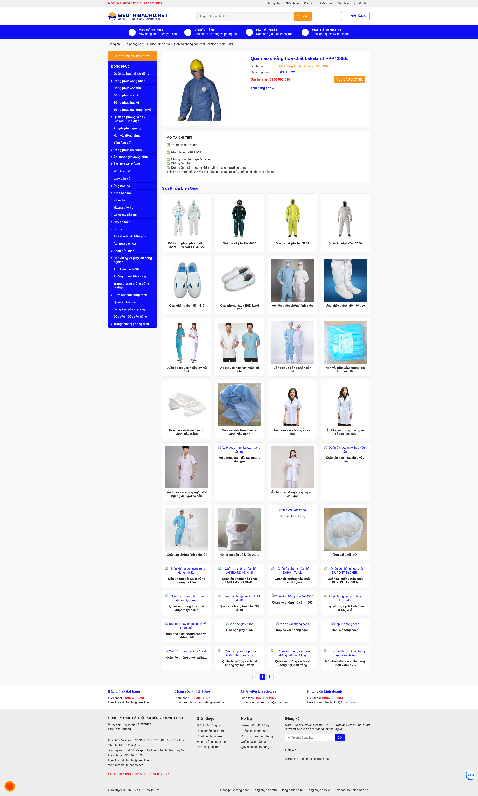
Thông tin (325, 3)
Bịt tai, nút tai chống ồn (130, 236)
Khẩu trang (121, 200)
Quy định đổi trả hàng (255, 747)
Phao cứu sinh (124, 250)
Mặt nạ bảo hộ (124, 207)
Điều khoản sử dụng (210, 730)
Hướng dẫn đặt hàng (255, 725)
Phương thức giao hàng (257, 736)
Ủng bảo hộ (122, 186)
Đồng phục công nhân (129, 81)
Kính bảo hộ (122, 193)
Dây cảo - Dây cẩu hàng (130, 316)
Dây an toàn (122, 222)
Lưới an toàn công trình (130, 295)
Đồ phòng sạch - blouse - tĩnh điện (147, 44)
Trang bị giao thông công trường (131, 285)
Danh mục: (258, 66)
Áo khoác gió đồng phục (131, 157)
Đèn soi (119, 229)
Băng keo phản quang (129, 309)
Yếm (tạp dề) (122, 142)
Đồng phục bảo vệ (127, 102)
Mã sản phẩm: (260, 72)
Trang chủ (274, 3)
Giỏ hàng (358, 16)
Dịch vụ (309, 3)
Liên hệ (362, 3)
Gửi (339, 737)
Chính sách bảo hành (255, 741)
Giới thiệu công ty (208, 725)
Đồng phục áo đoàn (128, 150)
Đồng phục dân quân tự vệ (133, 109)
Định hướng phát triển (211, 741)
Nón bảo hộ (122, 171)
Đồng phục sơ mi (126, 95)
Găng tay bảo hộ (125, 214)
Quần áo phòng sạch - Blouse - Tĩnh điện (129, 119)
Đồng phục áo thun (127, 88)
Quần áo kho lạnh (126, 302)
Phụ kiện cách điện (127, 269)
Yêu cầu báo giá (349, 79)
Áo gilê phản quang (127, 128)
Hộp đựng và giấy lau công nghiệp (133, 260)
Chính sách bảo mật (210, 736)
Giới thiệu (292, 3)
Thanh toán (344, 3)
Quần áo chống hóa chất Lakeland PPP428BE (203, 44)
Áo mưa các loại (125, 243)
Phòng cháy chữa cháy (130, 276)
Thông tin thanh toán (254, 730)
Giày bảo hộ (122, 178)
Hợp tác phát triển (208, 747)
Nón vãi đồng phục (127, 135)
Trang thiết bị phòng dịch (131, 324)
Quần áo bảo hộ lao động (131, 73)
